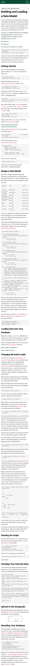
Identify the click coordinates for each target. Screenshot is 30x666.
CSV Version (4, 41)
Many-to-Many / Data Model (8, 347)
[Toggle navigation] (27, 2)
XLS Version (4, 44)
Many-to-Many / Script (7, 350)
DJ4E (3, 2)
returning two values (11, 435)
